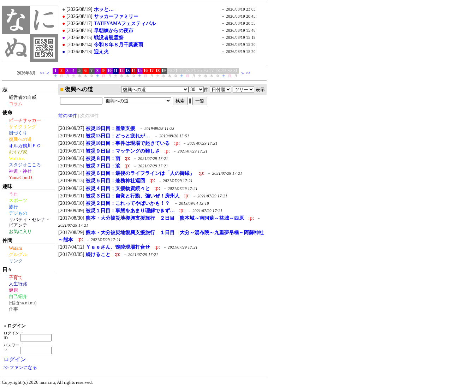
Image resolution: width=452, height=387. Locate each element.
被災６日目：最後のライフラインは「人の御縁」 (140, 173)
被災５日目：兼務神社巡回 (115, 180)
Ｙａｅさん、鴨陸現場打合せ (118, 247)
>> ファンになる (20, 367)
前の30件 (67, 115)
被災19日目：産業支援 (110, 128)
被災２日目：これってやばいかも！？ (128, 203)
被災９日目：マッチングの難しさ (123, 151)
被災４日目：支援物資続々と (118, 188)
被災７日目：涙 (103, 165)
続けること (98, 254)
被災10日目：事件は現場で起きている (128, 143)
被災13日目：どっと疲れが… (118, 135)
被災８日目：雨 (103, 158)
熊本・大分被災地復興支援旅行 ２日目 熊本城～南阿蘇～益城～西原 (165, 218)
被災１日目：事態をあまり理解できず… (130, 210)
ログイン (15, 359)
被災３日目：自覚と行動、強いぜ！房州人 (133, 195)
